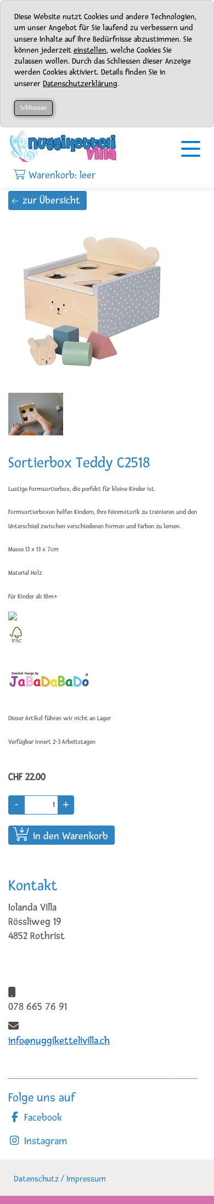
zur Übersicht (51, 200)
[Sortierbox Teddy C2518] (96, 300)
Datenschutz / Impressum (60, 1179)
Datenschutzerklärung (80, 83)
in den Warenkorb (70, 836)
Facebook (41, 1117)
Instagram (44, 1141)
